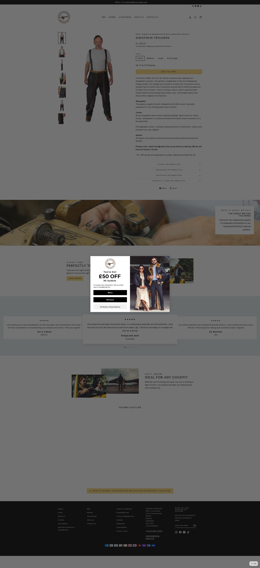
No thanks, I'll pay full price (110, 307)
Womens (110, 300)
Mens (110, 293)
